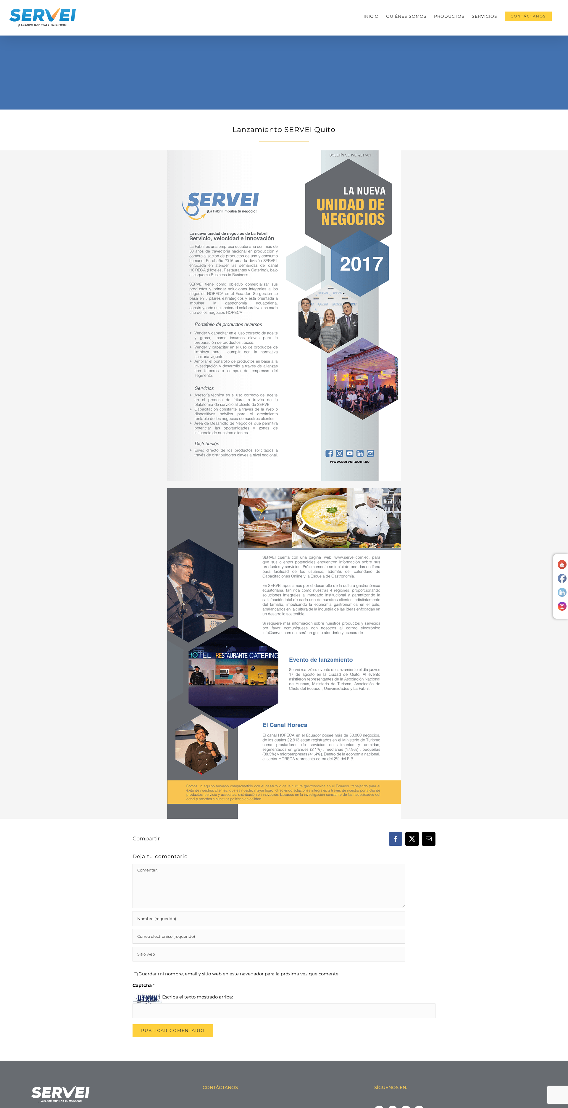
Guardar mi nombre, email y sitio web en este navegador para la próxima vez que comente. (238, 974)
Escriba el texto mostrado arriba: (197, 997)
